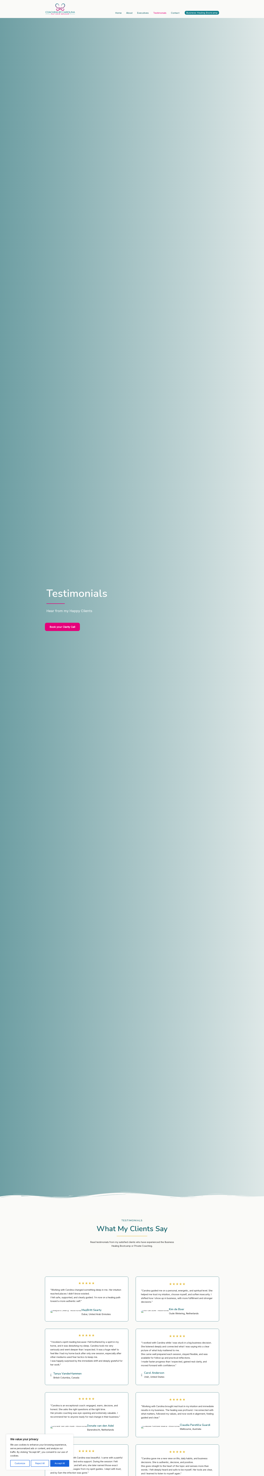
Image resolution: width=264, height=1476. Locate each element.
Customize (20, 1463)
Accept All (60, 1463)
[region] (39, 1452)
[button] (202, 13)
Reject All (40, 1463)
